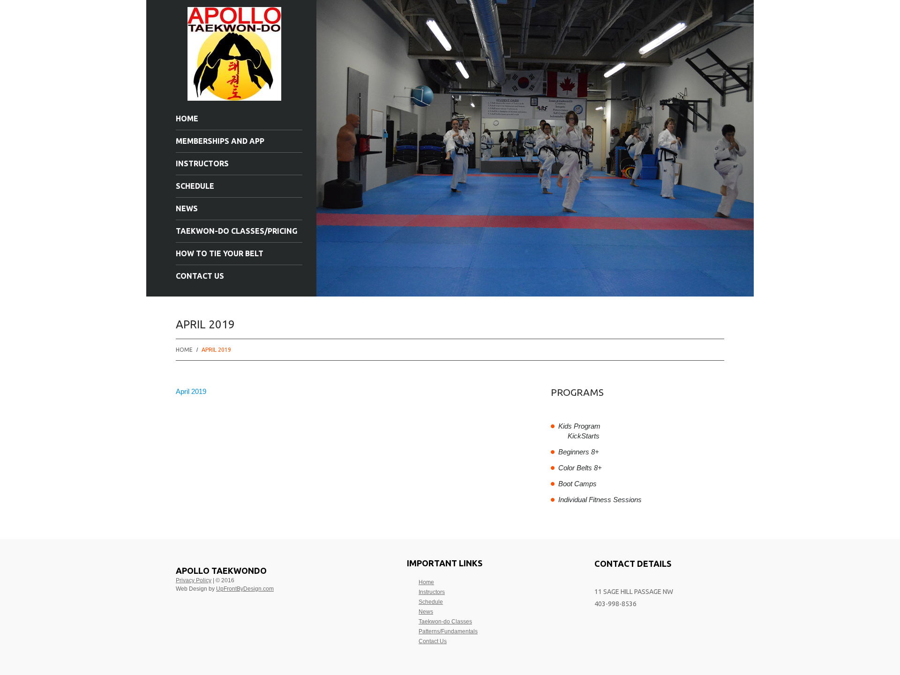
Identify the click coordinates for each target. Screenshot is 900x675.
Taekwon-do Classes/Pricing (236, 231)
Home (187, 118)
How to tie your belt (219, 253)
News (187, 208)
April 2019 (191, 391)
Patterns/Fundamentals (448, 631)
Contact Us (200, 276)
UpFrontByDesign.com (245, 589)
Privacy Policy (193, 580)
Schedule (195, 186)
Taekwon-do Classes (445, 621)
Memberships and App (220, 141)
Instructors (202, 163)
